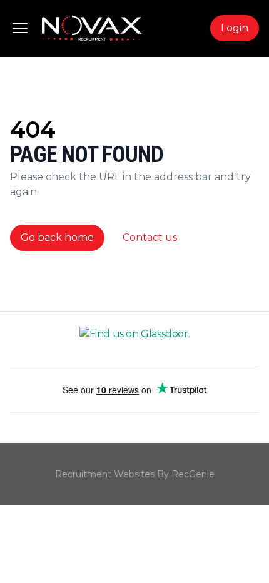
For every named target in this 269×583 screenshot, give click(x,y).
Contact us (150, 237)
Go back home (57, 237)
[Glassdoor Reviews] (134, 339)
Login (234, 28)
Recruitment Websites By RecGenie (135, 474)
